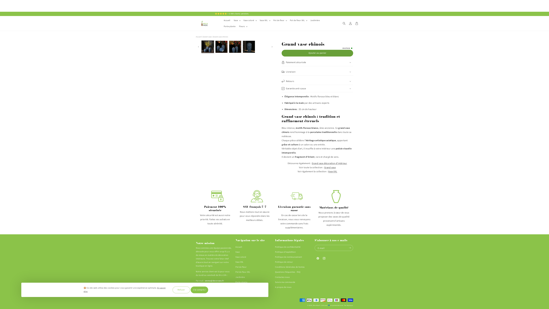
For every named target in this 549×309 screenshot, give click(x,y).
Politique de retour (284, 262)
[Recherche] (344, 23)
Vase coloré (240, 257)
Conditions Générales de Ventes (290, 267)
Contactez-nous (282, 277)
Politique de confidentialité (288, 247)
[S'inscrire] (350, 248)
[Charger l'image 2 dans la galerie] (221, 47)
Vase (237, 252)
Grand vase (330, 167)
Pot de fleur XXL (242, 272)
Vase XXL (332, 171)
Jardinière (240, 277)
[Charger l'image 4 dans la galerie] (249, 47)
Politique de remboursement (288, 257)
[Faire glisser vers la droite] (271, 46)
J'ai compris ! (199, 289)
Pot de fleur (240, 267)
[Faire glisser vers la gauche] (198, 46)
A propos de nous (283, 287)
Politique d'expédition (285, 252)
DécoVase (316, 305)
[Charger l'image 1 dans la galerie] (208, 47)
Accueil (199, 37)
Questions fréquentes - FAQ (287, 272)
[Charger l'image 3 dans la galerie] (235, 47)
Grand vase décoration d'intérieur (329, 163)
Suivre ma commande (285, 282)
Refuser (181, 289)
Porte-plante (241, 282)
